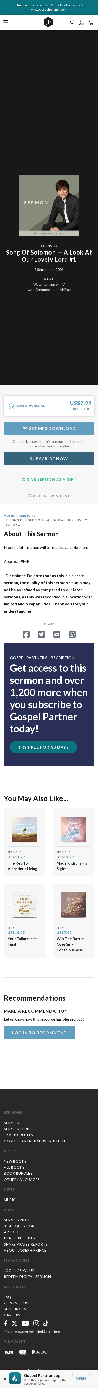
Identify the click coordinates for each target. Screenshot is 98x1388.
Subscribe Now (49, 458)
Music (10, 1199)
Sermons (49, 245)
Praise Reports (19, 1238)
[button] (81, 22)
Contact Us (16, 1303)
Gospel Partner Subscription (34, 1141)
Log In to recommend (39, 1032)
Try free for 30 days (43, 747)
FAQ (7, 1297)
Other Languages (22, 1179)
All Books (14, 1167)
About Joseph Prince (25, 1250)
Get (51, 428)
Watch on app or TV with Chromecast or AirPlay (49, 287)
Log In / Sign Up (19, 1270)
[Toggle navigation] (5, 22)
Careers (12, 1315)
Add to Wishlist (51, 496)
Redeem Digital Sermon (27, 1276)
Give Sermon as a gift (50, 479)
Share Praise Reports (26, 1244)
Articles (13, 1232)
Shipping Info (18, 1309)
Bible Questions (20, 1226)
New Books (15, 1161)
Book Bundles (18, 1173)
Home (9, 515)
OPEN (81, 1378)
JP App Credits (18, 1135)
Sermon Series (18, 1129)
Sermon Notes (18, 1220)
